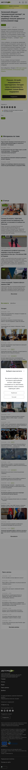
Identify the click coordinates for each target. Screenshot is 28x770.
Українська (14, 392)
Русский (14, 397)
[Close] (24, 371)
